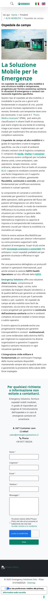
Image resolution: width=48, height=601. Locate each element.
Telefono (13, 484)
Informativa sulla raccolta (14, 592)
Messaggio (14, 495)
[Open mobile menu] (5, 3)
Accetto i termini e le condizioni (24, 526)
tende (20, 153)
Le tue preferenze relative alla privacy (26, 588)
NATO (38, 274)
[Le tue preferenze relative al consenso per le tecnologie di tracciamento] (44, 597)
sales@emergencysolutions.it (24, 434)
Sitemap (31, 582)
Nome (12, 452)
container (39, 153)
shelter (28, 153)
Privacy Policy (12, 567)
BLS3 (3, 170)
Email (12, 474)
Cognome (14, 463)
